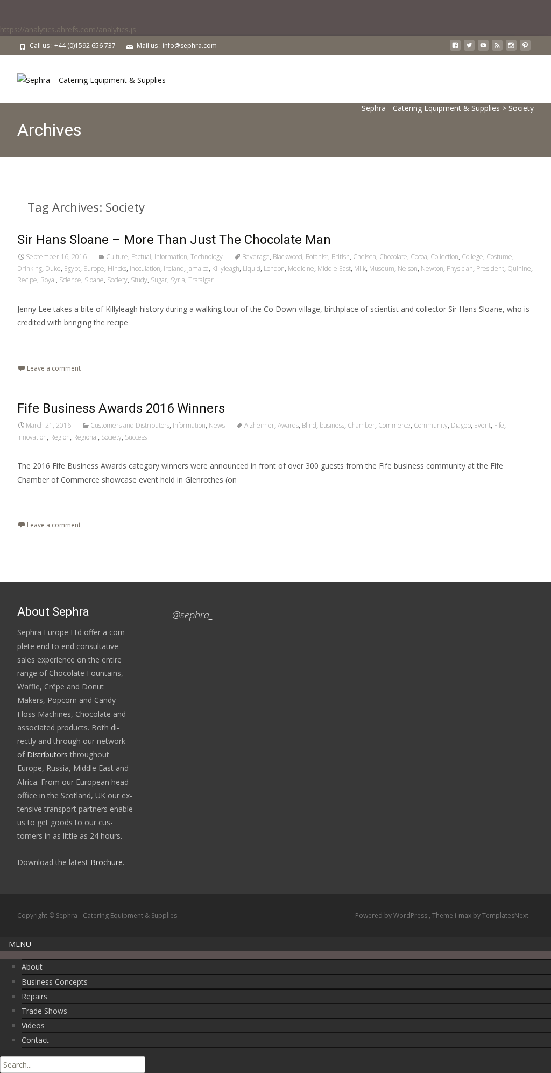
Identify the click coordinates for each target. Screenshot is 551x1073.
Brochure (105, 862)
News (217, 425)
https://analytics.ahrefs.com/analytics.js (68, 29)
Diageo (461, 425)
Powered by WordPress (392, 915)
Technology (206, 256)
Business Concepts (55, 982)
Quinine (519, 268)
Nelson (408, 268)
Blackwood (287, 256)
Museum (381, 268)
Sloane (94, 279)
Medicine (301, 268)
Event (482, 425)
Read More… (41, 342)
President (490, 268)
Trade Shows (44, 1011)
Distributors (47, 754)
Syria (178, 279)
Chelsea (364, 256)
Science (70, 279)
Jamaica (198, 268)
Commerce (394, 425)
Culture (117, 256)
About (32, 966)
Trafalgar (201, 279)
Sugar (159, 279)
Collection (444, 256)
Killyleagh (225, 268)
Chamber (361, 425)
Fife (499, 425)
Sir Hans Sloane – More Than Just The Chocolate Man (174, 239)
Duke (53, 268)
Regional (85, 437)
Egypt (72, 268)
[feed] (497, 49)
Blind (309, 425)
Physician (460, 268)
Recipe (27, 279)
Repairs (34, 996)
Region (60, 437)
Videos (33, 1025)
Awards (288, 425)
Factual (141, 256)
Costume (499, 256)
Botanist (317, 256)
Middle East (334, 268)
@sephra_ (192, 614)
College (472, 256)
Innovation (32, 437)
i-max (464, 915)
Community (431, 425)
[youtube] (483, 49)
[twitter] (469, 49)
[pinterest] (525, 49)
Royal (48, 279)
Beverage (256, 256)
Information (170, 256)
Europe (93, 268)
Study (139, 279)
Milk (360, 268)
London (274, 268)
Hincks (117, 268)
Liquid (251, 268)
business (332, 425)
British (340, 256)
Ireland (174, 268)
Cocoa (419, 256)
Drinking (29, 268)
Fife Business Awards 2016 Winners (121, 408)
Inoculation (145, 268)
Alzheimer (259, 425)
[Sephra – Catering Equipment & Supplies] (83, 77)
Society (117, 279)
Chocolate (393, 256)
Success (136, 437)
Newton (432, 268)
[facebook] (455, 49)
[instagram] (511, 49)
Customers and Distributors (129, 425)
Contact (35, 1040)
